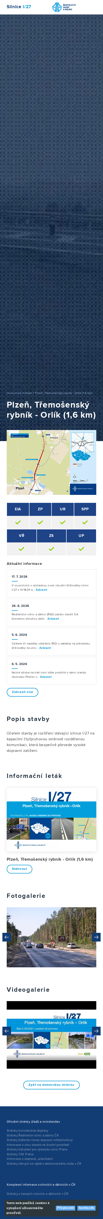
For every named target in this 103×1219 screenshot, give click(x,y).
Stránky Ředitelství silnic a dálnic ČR (33, 1135)
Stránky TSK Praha (20, 1154)
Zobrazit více (22, 692)
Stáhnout (19, 869)
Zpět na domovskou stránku (51, 1085)
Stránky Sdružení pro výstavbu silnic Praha (37, 1149)
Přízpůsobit (65, 1208)
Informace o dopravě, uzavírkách (30, 1159)
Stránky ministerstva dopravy (27, 1131)
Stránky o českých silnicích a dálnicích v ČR (38, 1194)
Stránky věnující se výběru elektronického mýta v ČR (44, 1164)
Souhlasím (86, 1208)
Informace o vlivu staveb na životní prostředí (38, 1145)
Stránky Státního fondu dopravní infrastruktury (40, 1140)
